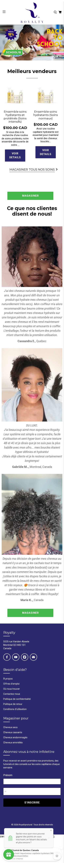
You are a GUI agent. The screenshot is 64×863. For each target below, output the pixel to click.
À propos (8, 678)
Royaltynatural (25, 824)
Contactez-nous (11, 694)
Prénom (7, 775)
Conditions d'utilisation (15, 709)
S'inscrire (32, 802)
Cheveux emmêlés (13, 742)
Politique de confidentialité (17, 699)
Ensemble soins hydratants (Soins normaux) (45, 115)
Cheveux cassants (12, 732)
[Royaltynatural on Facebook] (7, 657)
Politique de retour (12, 704)
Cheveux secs (10, 727)
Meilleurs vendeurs (32, 71)
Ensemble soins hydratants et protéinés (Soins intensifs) (15, 116)
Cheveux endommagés (15, 737)
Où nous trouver (11, 689)
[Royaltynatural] (32, 12)
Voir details (15, 155)
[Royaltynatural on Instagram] (24, 657)
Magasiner (30, 195)
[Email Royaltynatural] (33, 657)
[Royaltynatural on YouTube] (15, 657)
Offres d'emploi (11, 683)
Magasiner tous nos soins (32, 169)
